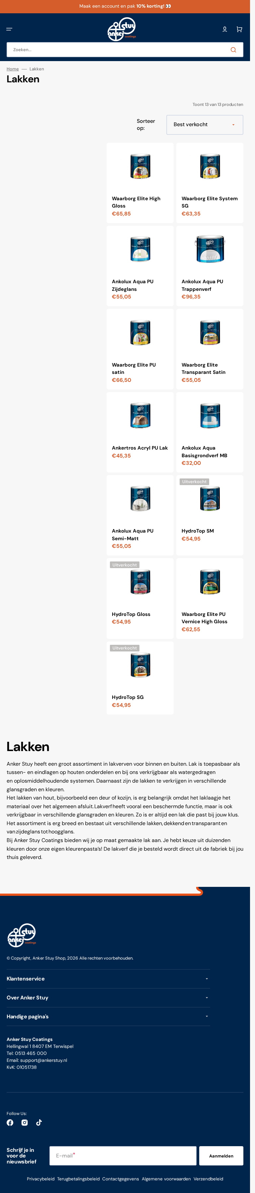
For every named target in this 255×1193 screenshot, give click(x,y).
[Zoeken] (234, 50)
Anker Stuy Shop (49, 958)
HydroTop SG (128, 697)
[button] (9, 29)
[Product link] (140, 183)
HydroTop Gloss (131, 614)
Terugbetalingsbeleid (78, 1179)
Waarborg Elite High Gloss (136, 202)
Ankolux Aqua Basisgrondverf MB (204, 452)
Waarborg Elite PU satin (134, 369)
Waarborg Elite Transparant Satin (203, 369)
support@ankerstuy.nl (43, 1060)
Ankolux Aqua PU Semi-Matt (132, 535)
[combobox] (125, 49)
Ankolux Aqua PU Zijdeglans (132, 285)
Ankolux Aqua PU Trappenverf (202, 285)
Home (13, 69)
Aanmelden (221, 1156)
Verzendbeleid (208, 1179)
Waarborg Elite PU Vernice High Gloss (204, 618)
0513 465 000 (31, 1053)
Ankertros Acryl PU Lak (140, 448)
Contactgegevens (120, 1179)
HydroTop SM (198, 531)
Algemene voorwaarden (166, 1179)
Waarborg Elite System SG (210, 202)
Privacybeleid (40, 1179)
